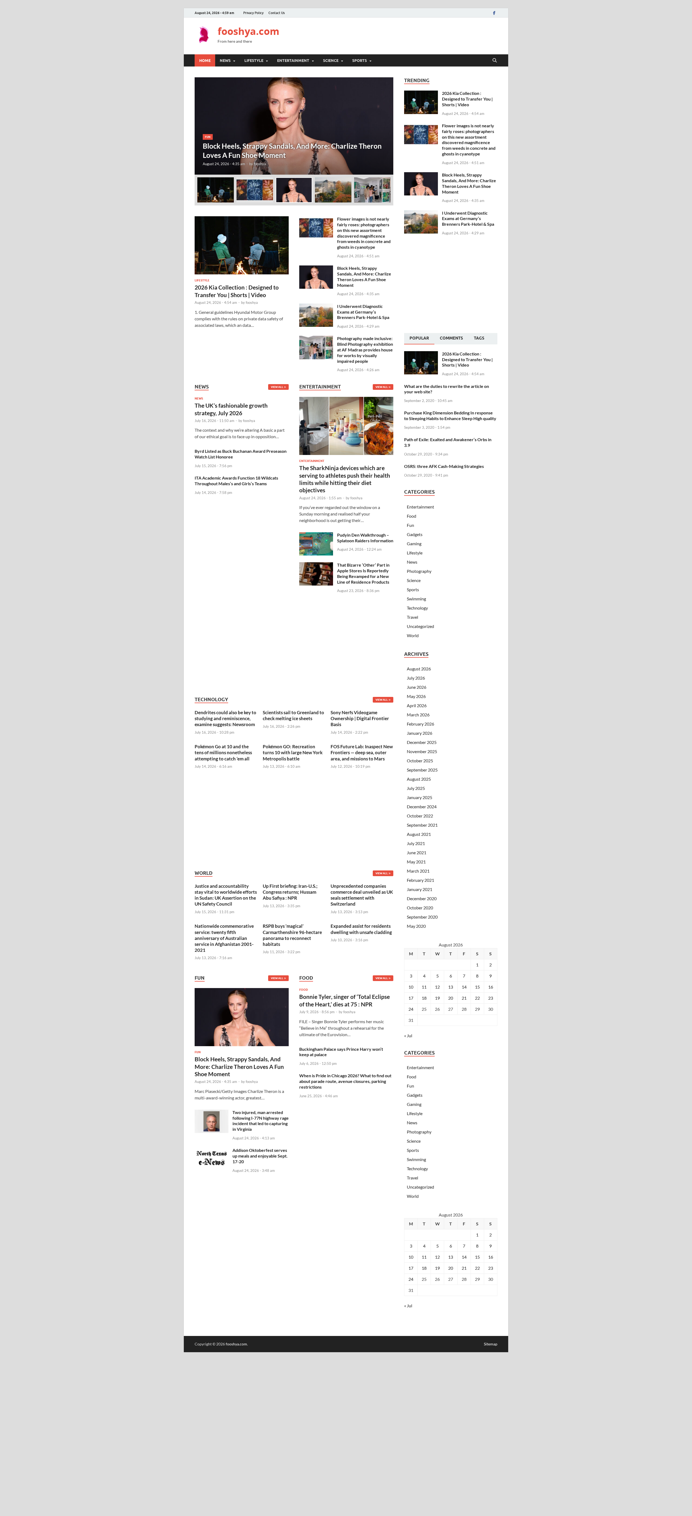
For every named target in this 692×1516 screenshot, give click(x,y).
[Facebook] (494, 13)
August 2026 (419, 668)
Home (205, 60)
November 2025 (422, 751)
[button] (385, 126)
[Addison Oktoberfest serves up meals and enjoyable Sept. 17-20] (211, 1150)
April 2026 (417, 705)
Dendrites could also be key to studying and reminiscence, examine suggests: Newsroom (225, 718)
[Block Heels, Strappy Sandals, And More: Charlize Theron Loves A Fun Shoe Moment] (294, 126)
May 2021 (416, 861)
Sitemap (490, 1344)
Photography (419, 571)
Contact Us (276, 13)
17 (410, 997)
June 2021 (416, 852)
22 (477, 997)
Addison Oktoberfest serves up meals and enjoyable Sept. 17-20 (260, 1156)
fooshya (260, 164)
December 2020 (422, 898)
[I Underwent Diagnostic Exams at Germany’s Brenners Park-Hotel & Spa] (316, 306)
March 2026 (418, 714)
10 (410, 986)
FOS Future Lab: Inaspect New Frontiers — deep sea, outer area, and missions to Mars (362, 752)
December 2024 (422, 806)
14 (464, 986)
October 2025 (420, 760)
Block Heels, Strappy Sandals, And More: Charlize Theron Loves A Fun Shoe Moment (364, 276)
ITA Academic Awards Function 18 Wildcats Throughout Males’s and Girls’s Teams (236, 480)
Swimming (416, 598)
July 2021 (416, 843)
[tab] (419, 338)
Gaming (414, 543)
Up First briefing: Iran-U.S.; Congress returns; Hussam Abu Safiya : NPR (290, 892)
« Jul (408, 1035)
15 (477, 986)
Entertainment (293, 60)
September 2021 (422, 824)
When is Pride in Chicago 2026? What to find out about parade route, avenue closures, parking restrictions (345, 1081)
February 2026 (420, 723)
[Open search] (495, 60)
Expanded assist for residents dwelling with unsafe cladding (361, 929)
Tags (479, 338)
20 (450, 997)
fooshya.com (248, 31)
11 (424, 986)
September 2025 (422, 769)
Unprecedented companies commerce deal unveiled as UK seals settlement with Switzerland (362, 895)
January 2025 (419, 797)
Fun (208, 136)
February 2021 (420, 880)
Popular (419, 338)
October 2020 (420, 907)
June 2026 (416, 687)
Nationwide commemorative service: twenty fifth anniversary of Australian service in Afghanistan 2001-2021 (224, 938)
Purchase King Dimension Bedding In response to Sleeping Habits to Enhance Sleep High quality (450, 415)
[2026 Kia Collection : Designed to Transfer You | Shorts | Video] (242, 219)
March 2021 (418, 870)
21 (464, 997)
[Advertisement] (399, 35)
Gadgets (414, 534)
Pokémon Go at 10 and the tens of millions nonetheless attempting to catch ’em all (223, 752)
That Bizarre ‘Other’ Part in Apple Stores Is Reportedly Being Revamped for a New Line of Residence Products (363, 573)
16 (490, 986)
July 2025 (416, 788)
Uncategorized (420, 626)
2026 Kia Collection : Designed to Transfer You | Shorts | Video (467, 99)
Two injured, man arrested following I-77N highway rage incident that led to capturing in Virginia (260, 1121)
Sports (359, 60)
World (413, 635)
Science (330, 60)
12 (437, 986)
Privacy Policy (253, 13)
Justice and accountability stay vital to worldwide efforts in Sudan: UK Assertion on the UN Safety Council (226, 895)
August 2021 (419, 834)
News (225, 60)
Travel (412, 617)
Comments (451, 338)
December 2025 (422, 742)
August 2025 (419, 779)
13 (450, 986)
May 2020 (416, 926)
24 (410, 1009)
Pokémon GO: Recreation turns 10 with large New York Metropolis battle (292, 752)
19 (437, 997)
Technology (417, 607)
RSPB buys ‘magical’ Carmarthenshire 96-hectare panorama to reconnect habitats (292, 935)
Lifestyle (253, 60)
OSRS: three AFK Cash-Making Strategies (444, 466)
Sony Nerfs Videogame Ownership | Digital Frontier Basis (360, 718)
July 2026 (416, 677)
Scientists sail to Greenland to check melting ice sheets (293, 715)
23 (490, 997)
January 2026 (419, 733)
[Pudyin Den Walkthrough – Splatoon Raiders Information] (316, 535)
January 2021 (419, 889)
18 (424, 997)
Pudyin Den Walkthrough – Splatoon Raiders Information (365, 537)
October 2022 (420, 815)
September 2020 (422, 916)
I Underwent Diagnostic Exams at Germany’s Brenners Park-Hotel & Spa (363, 312)
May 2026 (416, 696)
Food (303, 990)
